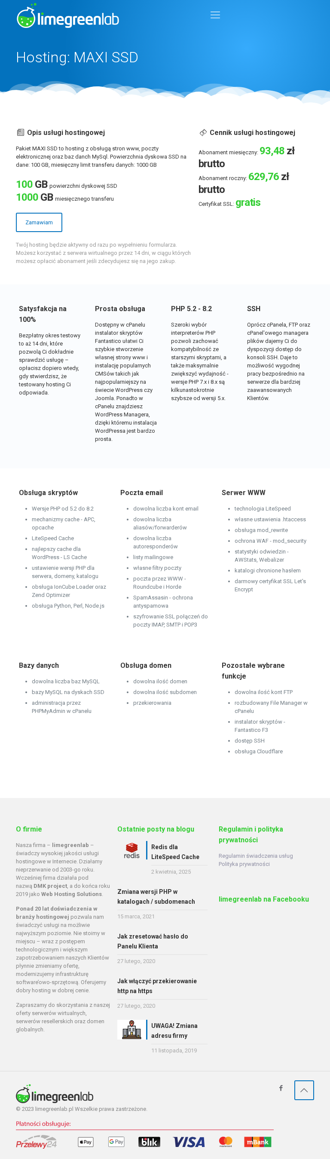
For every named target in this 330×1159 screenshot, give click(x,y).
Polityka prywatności (244, 864)
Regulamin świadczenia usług (256, 856)
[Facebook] (281, 1088)
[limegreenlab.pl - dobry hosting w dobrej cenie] (68, 15)
